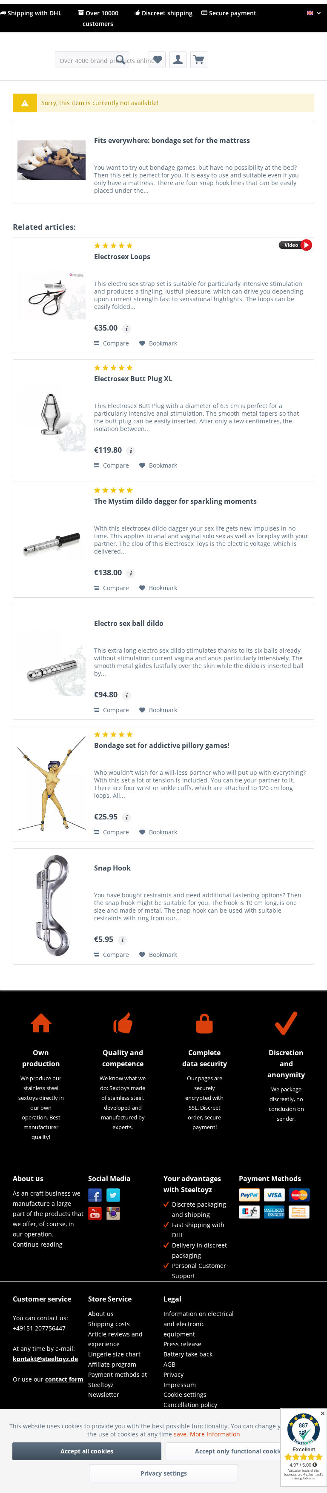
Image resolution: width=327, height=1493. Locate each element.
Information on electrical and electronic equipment (199, 1324)
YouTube (95, 1214)
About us (101, 1314)
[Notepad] (157, 59)
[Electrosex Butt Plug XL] (51, 417)
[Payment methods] (274, 1203)
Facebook (95, 1195)
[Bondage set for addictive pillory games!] (51, 784)
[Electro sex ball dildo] (51, 661)
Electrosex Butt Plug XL (133, 378)
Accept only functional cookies (240, 1451)
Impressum (180, 1385)
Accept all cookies (86, 1451)
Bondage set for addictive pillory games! (161, 745)
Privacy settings (164, 1473)
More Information (215, 1434)
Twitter (113, 1195)
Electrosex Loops (122, 256)
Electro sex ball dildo (129, 623)
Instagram (113, 1214)
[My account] (177, 59)
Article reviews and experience (115, 1339)
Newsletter (103, 1394)
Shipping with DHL (34, 13)
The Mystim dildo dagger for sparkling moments (175, 501)
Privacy (174, 1374)
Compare (115, 343)
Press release (182, 1344)
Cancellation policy (190, 1405)
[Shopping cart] (198, 59)
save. (182, 1434)
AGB (169, 1364)
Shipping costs (109, 1324)
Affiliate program (112, 1364)
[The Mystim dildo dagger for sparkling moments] (51, 539)
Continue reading (38, 1244)
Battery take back (188, 1354)
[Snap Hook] (51, 906)
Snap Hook (112, 868)
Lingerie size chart (114, 1354)
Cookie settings (185, 1394)
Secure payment (231, 13)
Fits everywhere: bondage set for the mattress (172, 140)
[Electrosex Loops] (51, 295)
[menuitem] (92, 59)
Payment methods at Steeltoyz (117, 1379)
